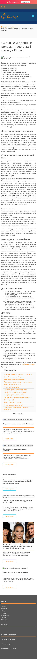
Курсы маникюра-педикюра (13, 402)
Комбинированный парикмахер (14, 379)
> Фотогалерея (5, 615)
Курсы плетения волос (11, 387)
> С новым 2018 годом (8, 639)
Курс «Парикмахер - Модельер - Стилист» (18, 374)
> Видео (3, 611)
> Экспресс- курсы (6, 644)
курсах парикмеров (28, 365)
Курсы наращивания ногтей (13, 405)
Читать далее (9, 438)
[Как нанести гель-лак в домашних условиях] (18, 445)
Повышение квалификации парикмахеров (18, 382)
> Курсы (3, 606)
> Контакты (4, 619)
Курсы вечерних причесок (12, 384)
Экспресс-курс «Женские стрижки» (15, 392)
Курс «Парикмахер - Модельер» (14, 377)
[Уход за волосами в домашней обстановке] (18, 419)
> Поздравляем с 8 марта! (9, 648)
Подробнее (25, 2)
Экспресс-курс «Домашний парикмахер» (17, 397)
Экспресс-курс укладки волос (14, 395)
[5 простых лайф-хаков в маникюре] (15, 568)
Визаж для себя (9, 400)
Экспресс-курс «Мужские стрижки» (15, 389)
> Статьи (3, 613)
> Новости (4, 608)
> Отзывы (4, 617)
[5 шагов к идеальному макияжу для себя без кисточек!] (18, 496)
